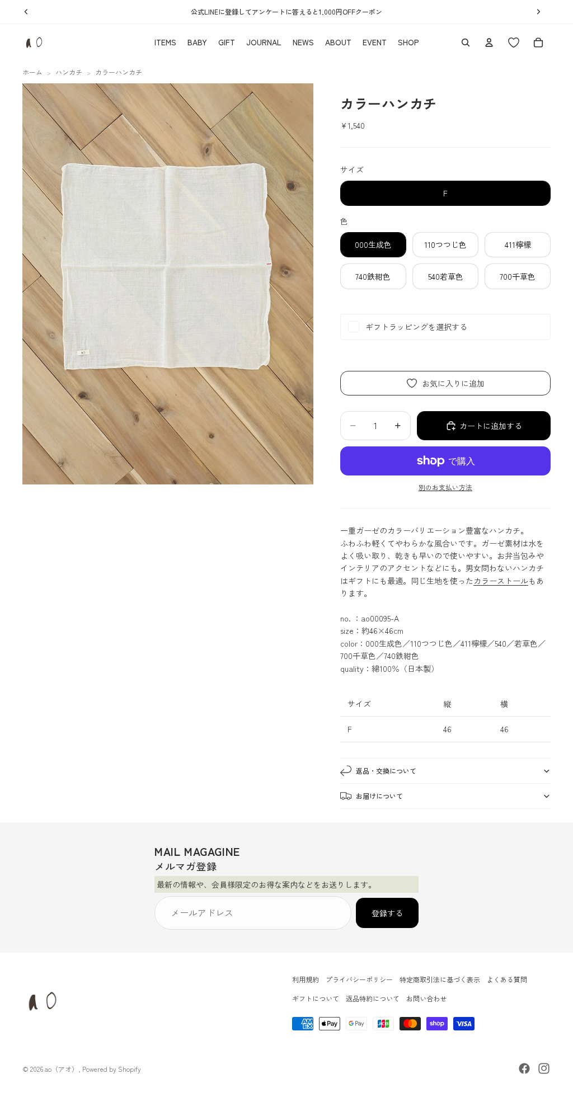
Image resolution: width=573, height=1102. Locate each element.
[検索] (465, 42)
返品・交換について (386, 770)
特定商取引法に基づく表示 (440, 979)
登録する (387, 912)
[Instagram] (544, 1068)
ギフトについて (315, 999)
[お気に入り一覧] (513, 42)
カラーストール (500, 580)
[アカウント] (489, 42)
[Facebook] (524, 1068)
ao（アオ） (61, 1068)
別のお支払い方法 (445, 487)
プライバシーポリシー (359, 979)
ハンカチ (68, 72)
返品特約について (373, 999)
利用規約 (305, 979)
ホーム (32, 72)
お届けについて (379, 795)
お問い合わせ (426, 999)
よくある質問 (507, 979)
